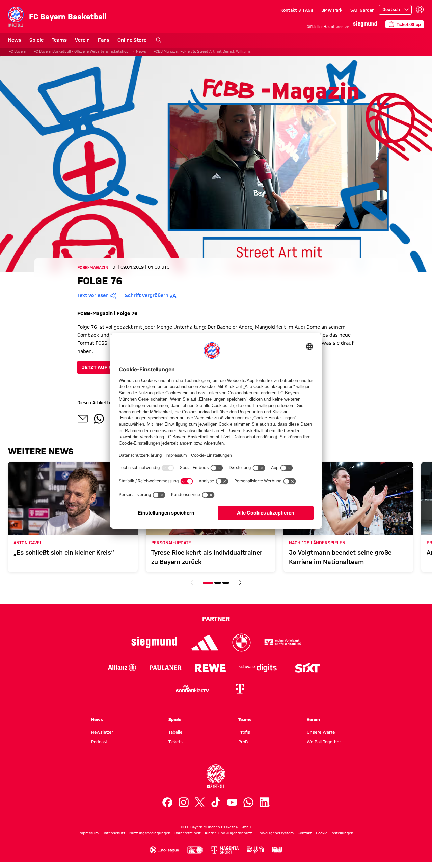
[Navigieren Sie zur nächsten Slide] (240, 582)
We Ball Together (324, 741)
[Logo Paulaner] (166, 668)
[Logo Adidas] (205, 642)
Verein (82, 40)
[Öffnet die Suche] (159, 40)
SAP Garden (362, 10)
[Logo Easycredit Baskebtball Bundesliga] (195, 850)
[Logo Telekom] (239, 689)
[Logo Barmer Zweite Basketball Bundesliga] (277, 850)
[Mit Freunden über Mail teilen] (82, 418)
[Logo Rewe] (210, 668)
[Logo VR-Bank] (282, 642)
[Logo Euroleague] (164, 850)
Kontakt (305, 833)
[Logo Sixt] (307, 668)
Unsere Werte (321, 732)
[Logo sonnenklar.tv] (192, 689)
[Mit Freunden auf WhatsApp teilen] (98, 418)
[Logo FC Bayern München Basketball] (216, 776)
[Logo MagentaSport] (225, 850)
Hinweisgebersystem (275, 833)
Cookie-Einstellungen (334, 833)
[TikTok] (216, 802)
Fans (103, 40)
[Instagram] (183, 802)
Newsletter (102, 732)
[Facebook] (167, 802)
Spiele (36, 40)
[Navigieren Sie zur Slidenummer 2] (217, 583)
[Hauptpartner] (365, 24)
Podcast (99, 741)
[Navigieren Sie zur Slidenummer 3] (225, 583)
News (14, 40)
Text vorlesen (93, 295)
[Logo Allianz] (122, 668)
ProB (243, 741)
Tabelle (175, 732)
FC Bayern (17, 51)
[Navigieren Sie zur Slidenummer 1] (208, 583)
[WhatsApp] (248, 802)
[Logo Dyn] (255, 850)
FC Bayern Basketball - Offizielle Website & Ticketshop (81, 51)
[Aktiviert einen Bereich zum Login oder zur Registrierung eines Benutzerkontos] (420, 10)
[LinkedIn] (264, 802)
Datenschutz (114, 833)
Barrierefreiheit (187, 833)
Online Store (131, 40)
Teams (59, 40)
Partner (216, 618)
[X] (199, 802)
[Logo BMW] (241, 642)
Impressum (89, 833)
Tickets (175, 741)
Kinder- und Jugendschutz (228, 833)
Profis (244, 732)
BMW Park (331, 10)
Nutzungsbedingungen (149, 833)
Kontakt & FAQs (296, 10)
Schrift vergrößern (146, 295)
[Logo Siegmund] (154, 642)
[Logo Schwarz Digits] (258, 668)
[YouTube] (232, 802)
